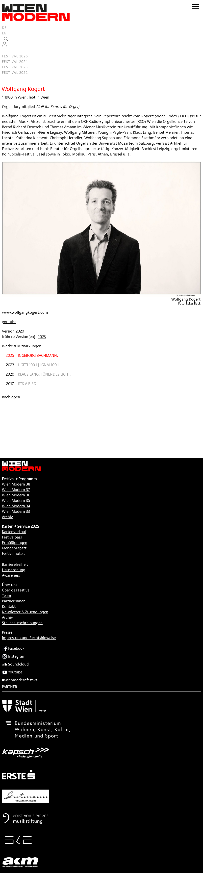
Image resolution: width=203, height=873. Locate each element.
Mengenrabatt (14, 548)
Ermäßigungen (14, 542)
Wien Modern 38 (16, 484)
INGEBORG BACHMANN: (38, 355)
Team (6, 595)
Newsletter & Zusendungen (25, 612)
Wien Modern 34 (16, 506)
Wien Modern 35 (16, 500)
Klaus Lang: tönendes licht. (44, 374)
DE (4, 27)
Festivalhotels (13, 553)
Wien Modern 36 (16, 495)
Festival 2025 (15, 56)
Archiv (7, 517)
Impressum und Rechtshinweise (29, 638)
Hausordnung (13, 570)
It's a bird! (28, 383)
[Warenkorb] (6, 50)
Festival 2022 (15, 72)
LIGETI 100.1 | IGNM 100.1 (38, 365)
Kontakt (9, 606)
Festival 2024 (15, 61)
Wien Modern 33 (16, 511)
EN (4, 33)
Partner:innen (13, 601)
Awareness (11, 575)
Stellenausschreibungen (22, 623)
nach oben (11, 397)
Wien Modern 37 (16, 489)
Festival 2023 (15, 67)
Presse (7, 632)
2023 (42, 336)
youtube (9, 322)
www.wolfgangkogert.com (25, 312)
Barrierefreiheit (15, 564)
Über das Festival (16, 590)
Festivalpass (12, 537)
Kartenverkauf (14, 532)
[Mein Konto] (4, 45)
